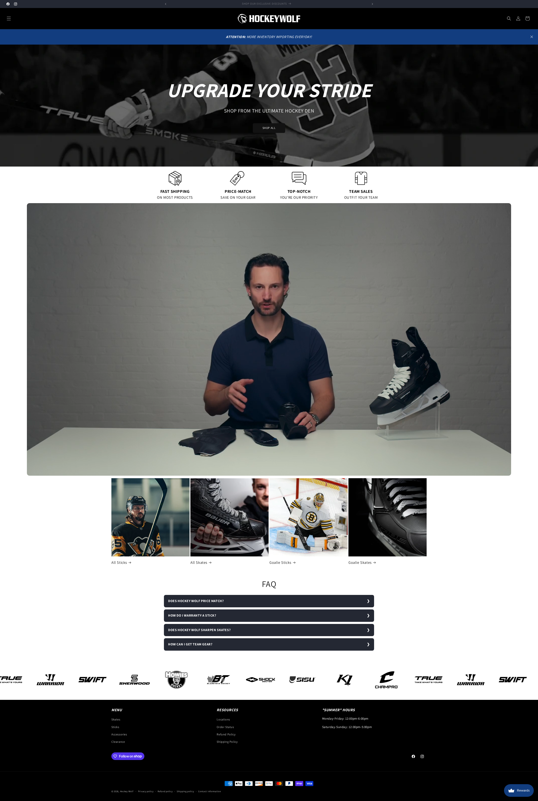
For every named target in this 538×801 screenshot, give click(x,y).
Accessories (119, 734)
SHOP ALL (269, 128)
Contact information (209, 791)
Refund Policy (226, 734)
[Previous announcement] (165, 4)
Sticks (115, 727)
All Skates (198, 562)
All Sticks (119, 562)
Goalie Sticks (280, 562)
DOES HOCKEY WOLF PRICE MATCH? (196, 601)
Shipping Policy (227, 742)
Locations (223, 720)
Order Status (225, 727)
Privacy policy (146, 791)
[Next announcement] (372, 4)
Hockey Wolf (126, 791)
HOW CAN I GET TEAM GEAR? (190, 644)
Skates (115, 720)
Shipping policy (185, 791)
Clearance (118, 742)
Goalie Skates (360, 562)
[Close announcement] (532, 37)
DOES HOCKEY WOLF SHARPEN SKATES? (199, 630)
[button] (8, 18)
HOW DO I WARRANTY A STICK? (192, 615)
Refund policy (165, 791)
